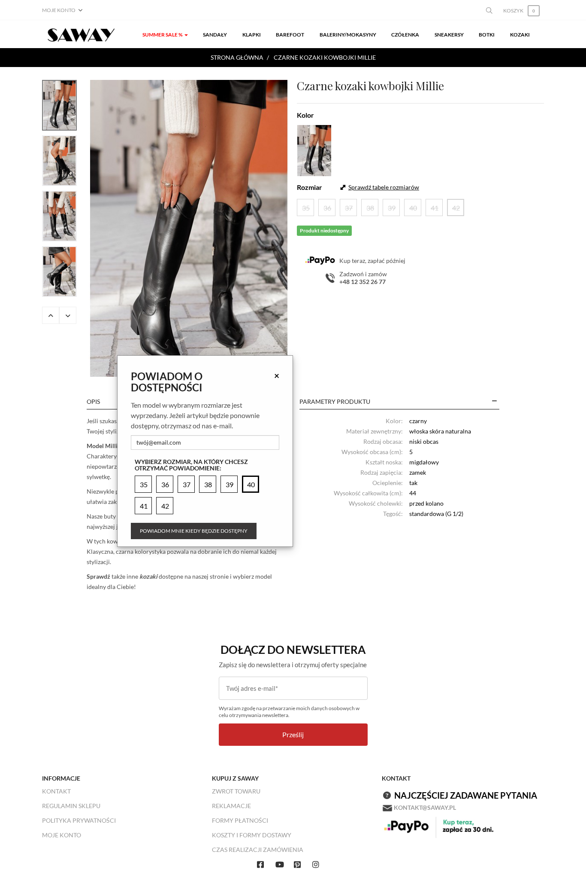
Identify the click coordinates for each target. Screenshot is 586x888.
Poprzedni (50, 315)
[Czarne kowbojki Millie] (188, 228)
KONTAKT (56, 791)
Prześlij (293, 734)
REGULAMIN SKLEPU (71, 805)
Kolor (305, 115)
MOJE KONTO (61, 835)
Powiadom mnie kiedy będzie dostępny (194, 531)
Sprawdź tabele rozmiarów (383, 187)
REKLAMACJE (231, 805)
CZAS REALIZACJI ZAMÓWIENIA (257, 849)
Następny (67, 315)
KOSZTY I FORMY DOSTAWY (251, 835)
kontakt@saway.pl (425, 807)
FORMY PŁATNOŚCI (240, 820)
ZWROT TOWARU (236, 791)
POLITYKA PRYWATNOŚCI (79, 820)
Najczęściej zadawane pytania (465, 795)
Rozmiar (309, 187)
